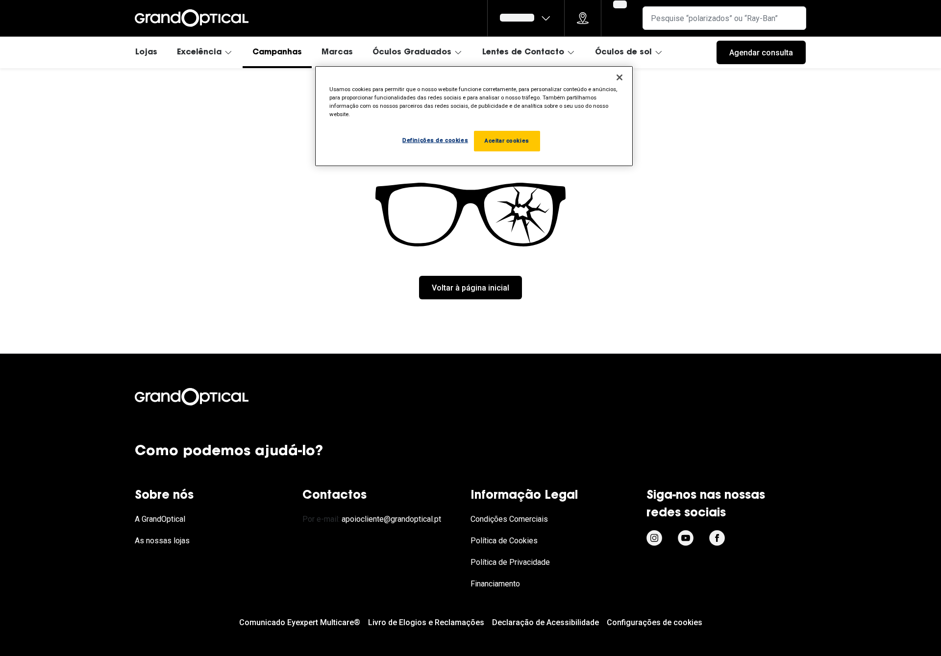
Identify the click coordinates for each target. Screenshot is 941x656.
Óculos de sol (623, 52)
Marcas (337, 52)
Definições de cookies (435, 140)
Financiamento (495, 583)
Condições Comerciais (509, 519)
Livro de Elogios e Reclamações (426, 622)
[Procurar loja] (582, 18)
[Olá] (526, 18)
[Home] (191, 18)
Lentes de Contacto (523, 52)
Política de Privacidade (510, 562)
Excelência (199, 52)
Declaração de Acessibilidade (545, 622)
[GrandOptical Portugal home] (208, 396)
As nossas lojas (162, 540)
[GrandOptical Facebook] (717, 538)
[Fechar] (619, 77)
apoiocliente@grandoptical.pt (391, 519)
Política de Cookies (504, 540)
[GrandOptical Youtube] (685, 538)
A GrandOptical (160, 519)
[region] (474, 116)
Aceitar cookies (507, 140)
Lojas (146, 52)
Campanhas (277, 52)
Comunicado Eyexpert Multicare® (299, 622)
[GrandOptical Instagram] (654, 538)
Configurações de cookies (654, 622)
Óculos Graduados (411, 52)
